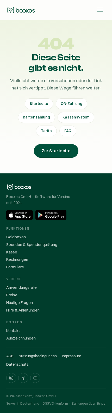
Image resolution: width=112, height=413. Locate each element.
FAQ (67, 130)
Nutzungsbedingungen (38, 356)
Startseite (39, 103)
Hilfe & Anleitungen (23, 310)
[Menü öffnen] (100, 10)
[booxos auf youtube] (35, 378)
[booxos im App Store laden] (19, 215)
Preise (11, 294)
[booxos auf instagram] (11, 378)
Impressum (71, 356)
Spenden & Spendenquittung (31, 244)
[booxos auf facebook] (23, 378)
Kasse (11, 252)
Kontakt (13, 330)
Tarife (46, 130)
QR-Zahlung (71, 103)
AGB (10, 356)
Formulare (15, 266)
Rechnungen (17, 259)
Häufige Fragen (19, 302)
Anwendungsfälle (21, 287)
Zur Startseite (56, 150)
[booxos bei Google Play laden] (50, 215)
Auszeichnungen (21, 338)
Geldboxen (16, 236)
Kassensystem (76, 117)
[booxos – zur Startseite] (21, 10)
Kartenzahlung (36, 117)
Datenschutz (17, 364)
